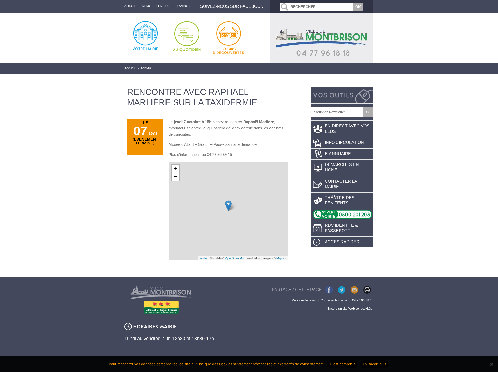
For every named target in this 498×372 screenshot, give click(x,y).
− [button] (175, 176)
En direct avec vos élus (347, 129)
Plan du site (185, 6)
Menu (146, 6)
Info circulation (344, 142)
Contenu (162, 6)
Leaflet (203, 258)
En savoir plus (374, 364)
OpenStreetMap (235, 258)
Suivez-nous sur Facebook (231, 6)
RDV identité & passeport (341, 228)
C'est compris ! (342, 364)
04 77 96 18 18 (363, 300)
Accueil (130, 68)
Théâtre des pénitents (340, 200)
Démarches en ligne (342, 167)
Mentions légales (304, 300)
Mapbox (281, 258)
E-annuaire (338, 153)
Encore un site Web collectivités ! (350, 309)
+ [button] (175, 168)
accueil (130, 6)
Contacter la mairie (341, 184)
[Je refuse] (491, 364)
